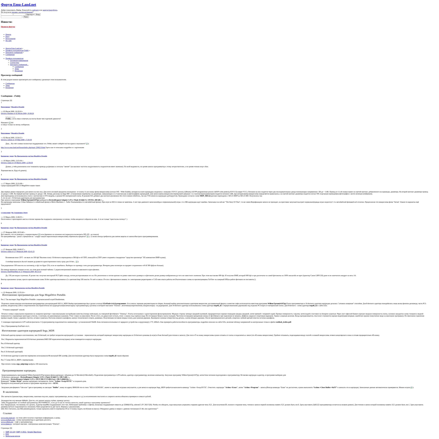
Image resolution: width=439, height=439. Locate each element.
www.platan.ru (6, 424)
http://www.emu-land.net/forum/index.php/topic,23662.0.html (23, 147)
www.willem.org (7, 422)
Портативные (5, 107)
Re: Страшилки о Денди (19, 212)
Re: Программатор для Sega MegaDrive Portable (31, 156)
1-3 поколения (5, 212)
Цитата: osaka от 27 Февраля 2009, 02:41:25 (18, 251)
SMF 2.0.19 (10, 432)
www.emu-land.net (8, 418)
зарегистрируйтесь (50, 10)
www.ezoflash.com (8, 420)
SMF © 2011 (21, 432)
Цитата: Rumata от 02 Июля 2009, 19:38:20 (17, 113)
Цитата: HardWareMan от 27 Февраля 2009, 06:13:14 (21, 272)
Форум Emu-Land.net (18, 4)
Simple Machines (34, 432)
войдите (35, 10)
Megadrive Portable (17, 107)
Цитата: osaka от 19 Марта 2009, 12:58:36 (17, 163)
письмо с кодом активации (22, 12)
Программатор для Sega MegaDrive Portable (30, 288)
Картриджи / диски (7, 156)
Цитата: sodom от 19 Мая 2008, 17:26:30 (16, 140)
